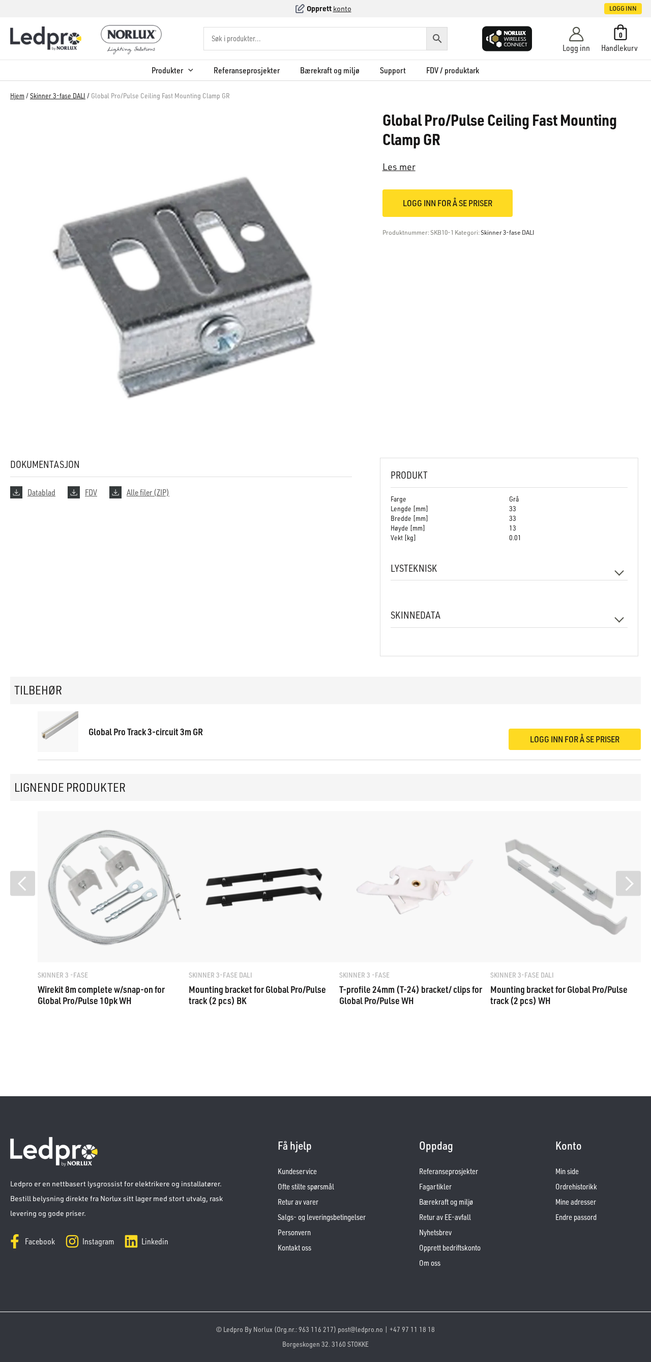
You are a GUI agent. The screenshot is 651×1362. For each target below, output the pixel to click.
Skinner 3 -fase (63, 974)
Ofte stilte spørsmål (306, 1186)
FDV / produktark (452, 70)
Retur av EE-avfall (445, 1217)
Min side (567, 1171)
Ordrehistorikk (576, 1186)
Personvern (294, 1232)
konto (342, 8)
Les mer (399, 166)
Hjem (17, 95)
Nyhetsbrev (435, 1232)
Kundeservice (297, 1171)
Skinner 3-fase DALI (57, 95)
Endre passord (576, 1217)
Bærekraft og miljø (330, 70)
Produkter (167, 70)
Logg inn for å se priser (447, 203)
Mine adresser (575, 1202)
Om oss (429, 1263)
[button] (612, 8)
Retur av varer (298, 1202)
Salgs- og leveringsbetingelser (322, 1217)
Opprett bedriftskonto (450, 1248)
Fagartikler (435, 1186)
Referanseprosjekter (247, 70)
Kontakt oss (294, 1248)
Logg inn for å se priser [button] (574, 739)
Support (393, 70)
